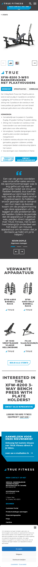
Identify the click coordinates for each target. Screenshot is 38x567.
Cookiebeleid (14, 564)
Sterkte (5, 15)
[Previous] (16, 251)
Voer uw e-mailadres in (17, 453)
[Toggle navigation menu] (35, 3)
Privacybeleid (22, 564)
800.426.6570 (10, 493)
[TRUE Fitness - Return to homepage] (19, 469)
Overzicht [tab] (6, 89)
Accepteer (19, 549)
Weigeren (19, 554)
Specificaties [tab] (20, 89)
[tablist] (19, 89)
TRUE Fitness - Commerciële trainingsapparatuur (12, 3)
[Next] (34, 63)
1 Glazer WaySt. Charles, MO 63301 (15, 498)
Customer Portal (12, 508)
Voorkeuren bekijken (19, 559)
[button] (35, 527)
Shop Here (24, 417)
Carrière (9, 522)
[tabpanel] (19, 125)
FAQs (8, 519)
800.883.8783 (11, 487)
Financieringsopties (13, 515)
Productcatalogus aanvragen (16, 512)
